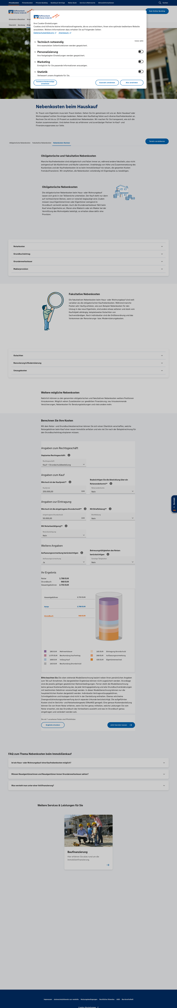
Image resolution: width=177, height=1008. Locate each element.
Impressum (63, 32)
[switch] (140, 51)
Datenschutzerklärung (44, 32)
